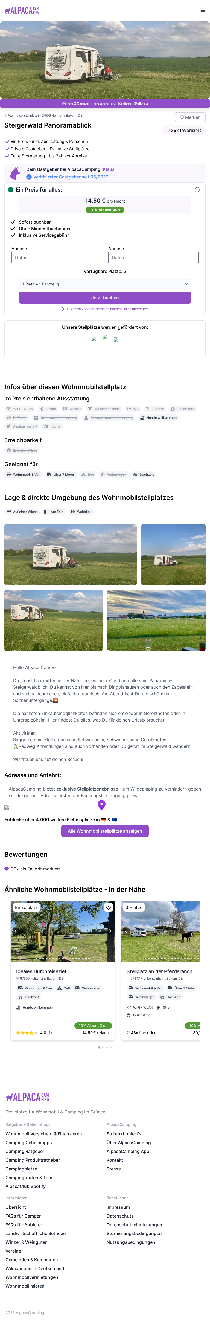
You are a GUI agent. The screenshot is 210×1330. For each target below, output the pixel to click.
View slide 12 (73, 958)
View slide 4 (46, 958)
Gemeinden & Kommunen (31, 1259)
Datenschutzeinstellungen (134, 1224)
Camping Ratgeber (24, 1151)
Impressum (118, 1207)
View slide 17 (89, 958)
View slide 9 (63, 958)
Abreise (116, 248)
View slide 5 (50, 958)
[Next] (110, 931)
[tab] (99, 1047)
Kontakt (115, 1160)
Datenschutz (120, 1216)
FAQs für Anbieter (23, 1224)
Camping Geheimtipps (28, 1142)
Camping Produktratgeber (32, 1160)
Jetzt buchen (105, 297)
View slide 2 (40, 958)
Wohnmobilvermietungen (31, 1277)
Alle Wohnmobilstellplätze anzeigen (105, 831)
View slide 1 (36, 958)
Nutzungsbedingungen (131, 1242)
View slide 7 (56, 958)
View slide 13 (76, 958)
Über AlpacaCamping (129, 1142)
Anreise (19, 248)
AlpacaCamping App (128, 1151)
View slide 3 (43, 958)
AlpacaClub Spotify (25, 1186)
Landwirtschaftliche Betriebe (35, 1233)
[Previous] (16, 931)
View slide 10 (66, 958)
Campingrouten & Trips (29, 1177)
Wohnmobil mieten (25, 1286)
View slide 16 (86, 958)
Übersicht (15, 1207)
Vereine (13, 1251)
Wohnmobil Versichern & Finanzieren (43, 1133)
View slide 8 (59, 958)
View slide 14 (79, 958)
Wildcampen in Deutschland (34, 1268)
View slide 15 (82, 958)
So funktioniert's (124, 1133)
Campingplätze (21, 1169)
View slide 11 (69, 958)
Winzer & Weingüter (26, 1242)
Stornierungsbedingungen (134, 1233)
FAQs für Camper (23, 1216)
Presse (114, 1169)
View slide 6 (53, 958)
